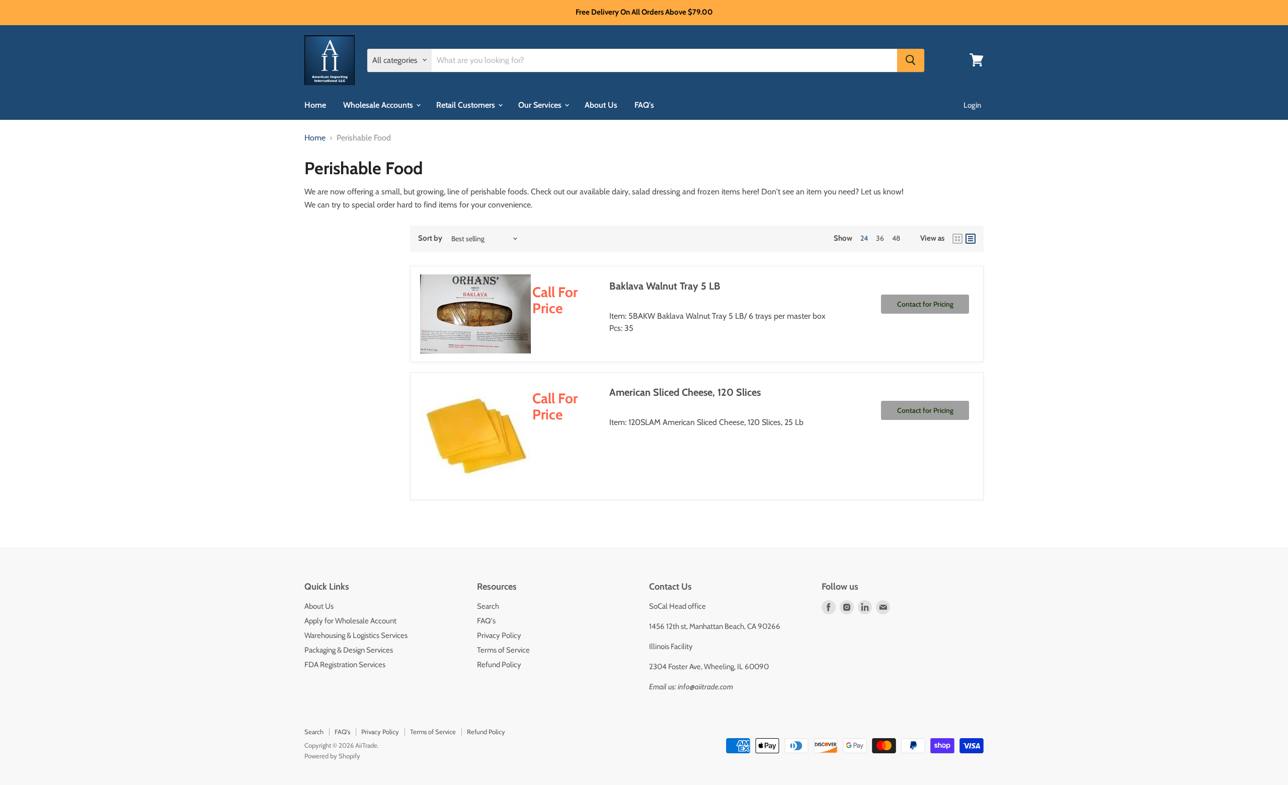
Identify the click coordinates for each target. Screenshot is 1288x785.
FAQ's (644, 104)
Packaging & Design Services (348, 650)
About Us (601, 104)
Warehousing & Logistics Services (356, 635)
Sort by (430, 238)
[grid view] (957, 239)
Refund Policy (499, 664)
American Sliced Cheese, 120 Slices (685, 392)
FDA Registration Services (344, 664)
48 (896, 238)
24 (864, 238)
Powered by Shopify (332, 756)
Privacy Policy (499, 635)
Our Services (541, 104)
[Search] (910, 60)
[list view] (970, 239)
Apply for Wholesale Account (350, 620)
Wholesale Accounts (379, 104)
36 (880, 238)
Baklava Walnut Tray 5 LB (664, 286)
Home (315, 104)
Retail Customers (466, 104)
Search (488, 606)
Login (972, 104)
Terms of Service (503, 650)
